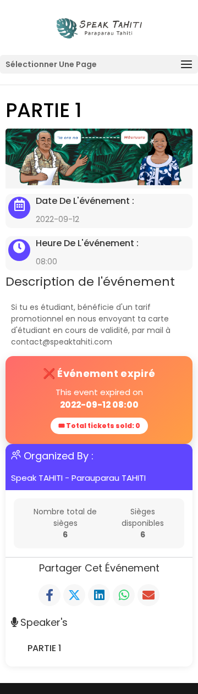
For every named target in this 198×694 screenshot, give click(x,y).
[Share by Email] (149, 595)
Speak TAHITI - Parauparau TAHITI (78, 478)
